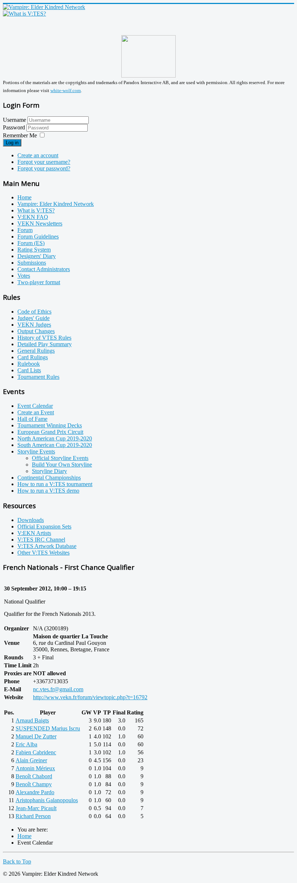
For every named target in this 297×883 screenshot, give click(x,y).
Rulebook (28, 364)
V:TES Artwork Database (46, 546)
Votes (23, 276)
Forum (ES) (31, 243)
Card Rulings (32, 357)
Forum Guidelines (38, 236)
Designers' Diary (36, 256)
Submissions (31, 263)
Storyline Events (36, 451)
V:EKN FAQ (32, 217)
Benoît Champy (34, 784)
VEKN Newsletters (39, 223)
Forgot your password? (43, 168)
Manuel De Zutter (36, 736)
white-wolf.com (65, 90)
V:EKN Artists (34, 533)
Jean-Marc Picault (36, 808)
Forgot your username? (43, 162)
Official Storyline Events (60, 458)
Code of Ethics (34, 311)
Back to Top (17, 861)
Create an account (37, 155)
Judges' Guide (33, 318)
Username (14, 120)
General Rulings (36, 351)
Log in (12, 142)
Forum (25, 230)
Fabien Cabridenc (36, 752)
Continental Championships (49, 477)
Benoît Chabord (34, 776)
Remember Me (20, 135)
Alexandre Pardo (35, 792)
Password (14, 127)
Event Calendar (35, 406)
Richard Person (33, 816)
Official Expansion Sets (44, 526)
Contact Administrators (43, 269)
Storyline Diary (49, 471)
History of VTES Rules (44, 338)
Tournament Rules (38, 377)
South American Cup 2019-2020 (54, 445)
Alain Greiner (31, 760)
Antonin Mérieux (35, 768)
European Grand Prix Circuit (50, 432)
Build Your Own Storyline (62, 464)
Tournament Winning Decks (49, 425)
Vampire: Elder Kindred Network (55, 204)
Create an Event (35, 412)
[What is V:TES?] (24, 14)
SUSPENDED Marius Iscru (48, 728)
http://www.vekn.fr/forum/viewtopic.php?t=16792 (90, 697)
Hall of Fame (32, 419)
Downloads (30, 520)
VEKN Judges (34, 325)
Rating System (34, 249)
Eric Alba (26, 744)
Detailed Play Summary (44, 344)
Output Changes (36, 331)
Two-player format (38, 282)
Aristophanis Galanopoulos (47, 800)
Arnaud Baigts (32, 720)
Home (24, 197)
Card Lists (29, 370)
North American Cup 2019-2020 (54, 438)
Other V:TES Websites (43, 553)
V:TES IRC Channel (41, 539)
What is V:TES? (36, 210)
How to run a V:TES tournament (54, 484)
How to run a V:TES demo (48, 491)
